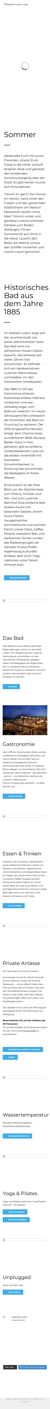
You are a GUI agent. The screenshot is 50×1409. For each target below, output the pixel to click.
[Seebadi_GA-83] (25, 816)
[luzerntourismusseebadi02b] (25, 600)
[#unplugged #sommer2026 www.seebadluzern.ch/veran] (25, 1354)
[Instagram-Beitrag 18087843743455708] (25, 1343)
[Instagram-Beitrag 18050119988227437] (25, 1361)
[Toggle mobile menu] (45, 4)
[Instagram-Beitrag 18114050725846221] (25, 1348)
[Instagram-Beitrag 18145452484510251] (25, 1338)
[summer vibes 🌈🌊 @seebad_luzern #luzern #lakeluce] (25, 1330)
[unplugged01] (25, 1239)
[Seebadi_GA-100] (25, 706)
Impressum (25, 1401)
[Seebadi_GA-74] (25, 1077)
